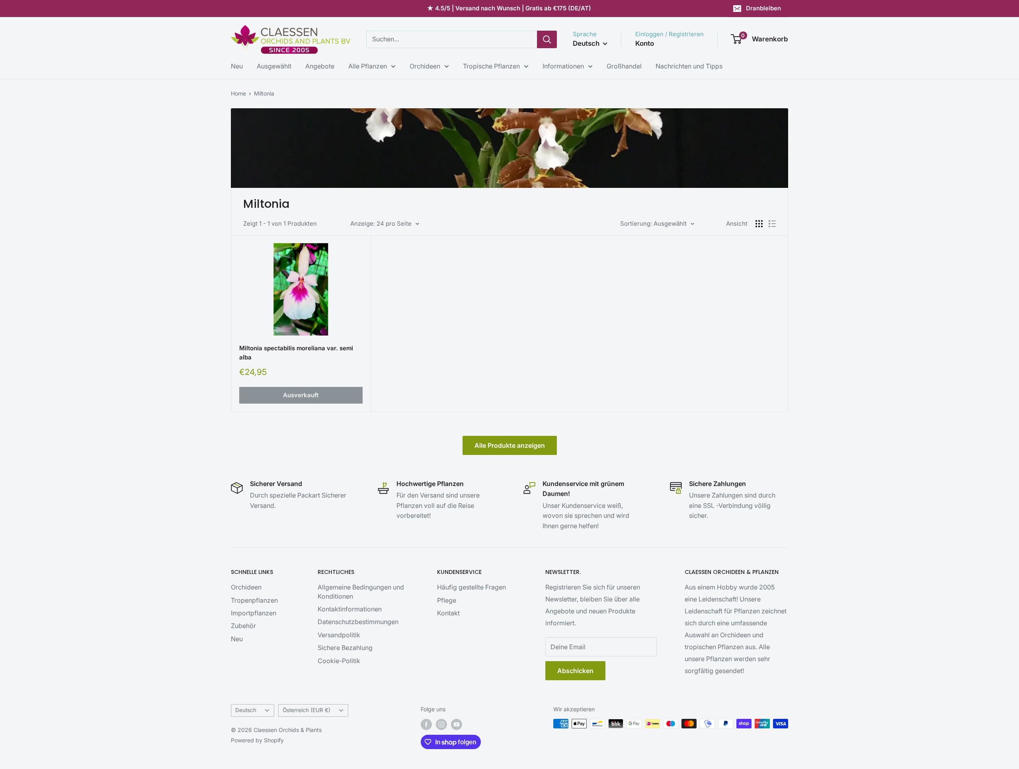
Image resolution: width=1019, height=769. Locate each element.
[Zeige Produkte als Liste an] (772, 223)
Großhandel (624, 66)
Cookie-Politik (339, 661)
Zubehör (243, 626)
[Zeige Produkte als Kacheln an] (759, 223)
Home (238, 93)
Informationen (563, 66)
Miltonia (264, 93)
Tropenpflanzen (254, 600)
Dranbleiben (763, 8)
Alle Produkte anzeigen (509, 445)
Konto (644, 43)
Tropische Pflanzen (491, 66)
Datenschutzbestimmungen (358, 622)
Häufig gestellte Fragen (471, 587)
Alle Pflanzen (367, 66)
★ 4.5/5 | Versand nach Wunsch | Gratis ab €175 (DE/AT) (509, 8)
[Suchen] (547, 39)
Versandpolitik (339, 635)
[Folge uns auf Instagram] (441, 724)
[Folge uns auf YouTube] (456, 724)
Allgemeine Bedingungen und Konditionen (361, 591)
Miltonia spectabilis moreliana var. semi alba (296, 352)
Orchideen (425, 66)
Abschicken (575, 671)
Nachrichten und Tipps (689, 66)
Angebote (319, 66)
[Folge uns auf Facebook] (426, 724)
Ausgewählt (274, 66)
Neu (237, 66)
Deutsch (245, 710)
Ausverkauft (300, 395)
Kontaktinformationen (350, 609)
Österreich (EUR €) (306, 710)
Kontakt (448, 613)
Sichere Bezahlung (345, 648)
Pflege (446, 600)
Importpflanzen (253, 613)
